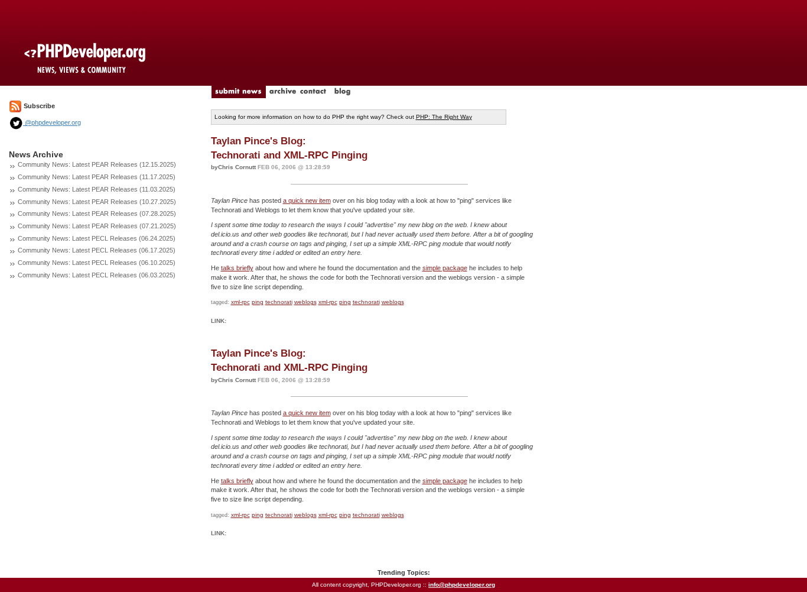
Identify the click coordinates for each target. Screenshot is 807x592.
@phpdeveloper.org (52, 122)
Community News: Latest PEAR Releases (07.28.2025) (97, 213)
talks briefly (237, 267)
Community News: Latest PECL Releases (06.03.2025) (96, 275)
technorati (278, 302)
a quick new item (307, 200)
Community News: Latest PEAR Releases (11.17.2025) (96, 176)
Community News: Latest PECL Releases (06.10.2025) (96, 262)
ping (257, 302)
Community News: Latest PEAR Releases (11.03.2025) (96, 189)
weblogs (305, 302)
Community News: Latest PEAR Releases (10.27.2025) (97, 201)
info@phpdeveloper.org (461, 584)
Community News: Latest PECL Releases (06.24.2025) (96, 238)
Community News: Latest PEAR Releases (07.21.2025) (97, 225)
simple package (444, 267)
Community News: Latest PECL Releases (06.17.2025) (96, 250)
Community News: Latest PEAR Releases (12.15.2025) (97, 164)
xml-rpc (240, 302)
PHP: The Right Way (444, 117)
